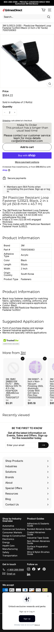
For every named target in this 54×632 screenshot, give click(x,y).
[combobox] (27, 16)
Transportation (9, 555)
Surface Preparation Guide (37, 547)
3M (23, 353)
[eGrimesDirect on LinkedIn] (28, 574)
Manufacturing (10, 549)
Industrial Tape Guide (38, 537)
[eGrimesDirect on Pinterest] (44, 569)
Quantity (7, 107)
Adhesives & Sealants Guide (38, 524)
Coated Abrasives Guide (36, 533)
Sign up (39, 189)
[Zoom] (49, 83)
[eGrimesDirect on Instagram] (28, 569)
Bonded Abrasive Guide (39, 529)
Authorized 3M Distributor (26, 4)
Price (5, 91)
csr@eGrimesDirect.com (27, 141)
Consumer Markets (12, 532)
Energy (6, 542)
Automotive (8, 525)
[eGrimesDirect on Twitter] (38, 569)
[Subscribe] (43, 445)
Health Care (8, 545)
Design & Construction (14, 535)
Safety (5, 552)
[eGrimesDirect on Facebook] (33, 569)
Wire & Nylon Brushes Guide (38, 553)
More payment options (27, 162)
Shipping (6, 120)
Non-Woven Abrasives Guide (38, 542)
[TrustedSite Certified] (11, 341)
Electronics (8, 539)
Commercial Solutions (13, 529)
